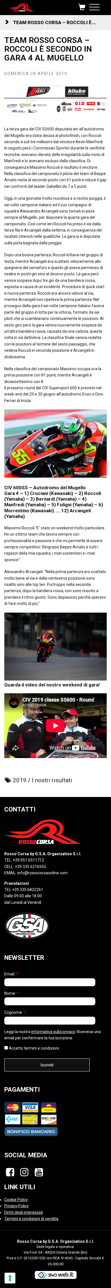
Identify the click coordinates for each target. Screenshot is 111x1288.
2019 (19, 780)
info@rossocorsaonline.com (42, 873)
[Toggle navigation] (94, 6)
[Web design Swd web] (55, 1274)
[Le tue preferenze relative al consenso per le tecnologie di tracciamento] (10, 1278)
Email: (11, 974)
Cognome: (15, 1012)
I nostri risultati (52, 780)
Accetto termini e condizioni (33, 1048)
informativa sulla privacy (53, 1031)
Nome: (11, 993)
